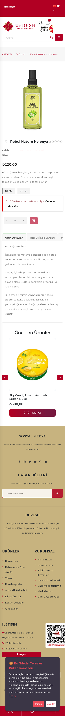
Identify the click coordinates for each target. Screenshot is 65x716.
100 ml (8, 191)
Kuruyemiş (11, 561)
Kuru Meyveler (13, 584)
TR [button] (58, 6)
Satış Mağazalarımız (49, 585)
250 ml (23, 191)
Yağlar (9, 578)
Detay (12, 695)
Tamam (38, 704)
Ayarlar (51, 704)
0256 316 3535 (13, 642)
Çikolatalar (11, 608)
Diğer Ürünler (37, 54)
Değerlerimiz (45, 565)
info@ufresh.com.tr (16, 648)
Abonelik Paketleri (16, 590)
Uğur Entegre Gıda (49, 596)
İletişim (21, 654)
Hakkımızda (45, 559)
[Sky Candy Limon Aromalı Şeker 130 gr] (32, 364)
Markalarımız (45, 591)
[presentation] (5, 377)
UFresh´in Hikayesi (49, 580)
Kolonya (53, 54)
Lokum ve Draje (14, 602)
